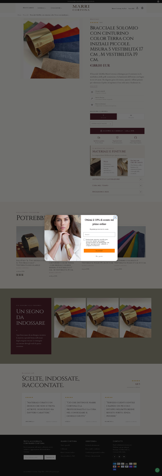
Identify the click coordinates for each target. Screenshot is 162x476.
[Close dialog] (115, 217)
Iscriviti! (99, 251)
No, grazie (99, 256)
